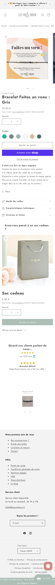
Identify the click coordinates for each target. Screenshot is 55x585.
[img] (27, 353)
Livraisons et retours (20, 447)
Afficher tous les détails (12, 330)
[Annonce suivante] (50, 4)
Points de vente (18, 465)
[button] (5, 15)
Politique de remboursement (37, 560)
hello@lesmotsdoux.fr (15, 507)
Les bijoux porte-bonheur (19, 26)
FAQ (13, 476)
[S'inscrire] (42, 523)
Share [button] (7, 191)
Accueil (4, 26)
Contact (14, 451)
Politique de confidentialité (19, 564)
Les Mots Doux (19, 560)
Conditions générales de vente (25, 469)
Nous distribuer (18, 480)
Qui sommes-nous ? (20, 440)
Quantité (5, 116)
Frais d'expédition (18, 112)
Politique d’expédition (23, 568)
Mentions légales (18, 472)
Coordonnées (38, 568)
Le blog (14, 483)
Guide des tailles (19, 443)
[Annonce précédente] (5, 4)
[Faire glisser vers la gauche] (22, 88)
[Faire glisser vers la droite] (33, 88)
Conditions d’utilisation (40, 564)
